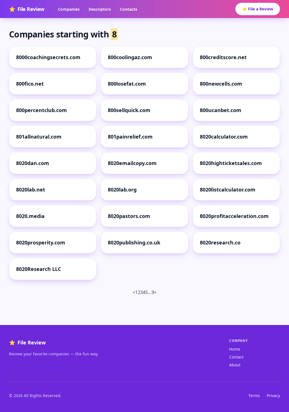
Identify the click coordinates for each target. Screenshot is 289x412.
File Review (26, 9)
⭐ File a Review (257, 9)
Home (234, 349)
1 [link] (136, 292)
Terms (254, 395)
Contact (236, 357)
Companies (69, 9)
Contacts (128, 9)
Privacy (273, 395)
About (234, 365)
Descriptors (100, 9)
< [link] (134, 292)
